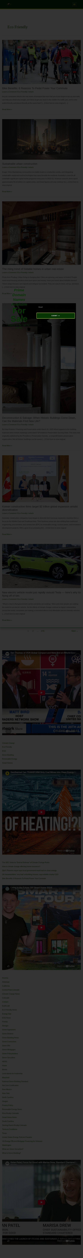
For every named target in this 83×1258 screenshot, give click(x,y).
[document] (41, 629)
